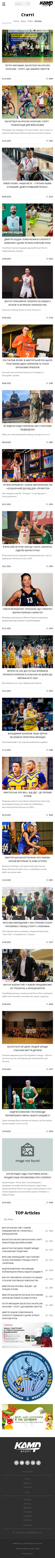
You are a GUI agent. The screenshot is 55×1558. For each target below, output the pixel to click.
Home (16, 21)
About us (27, 1483)
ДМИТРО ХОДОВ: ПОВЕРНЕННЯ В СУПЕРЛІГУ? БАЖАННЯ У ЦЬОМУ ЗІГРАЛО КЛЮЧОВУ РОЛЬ (21, 1315)
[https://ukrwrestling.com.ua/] (27, 1376)
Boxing (27, 1503)
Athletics (28, 1520)
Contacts (28, 1487)
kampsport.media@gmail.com (29, 1532)
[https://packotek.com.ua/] (27, 1335)
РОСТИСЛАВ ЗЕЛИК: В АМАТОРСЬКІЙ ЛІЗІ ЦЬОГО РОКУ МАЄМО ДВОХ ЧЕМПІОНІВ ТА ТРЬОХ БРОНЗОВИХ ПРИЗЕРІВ (27, 364)
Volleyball (27, 1511)
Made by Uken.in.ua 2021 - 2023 (27, 1548)
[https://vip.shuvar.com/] (27, 1416)
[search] (28, 3)
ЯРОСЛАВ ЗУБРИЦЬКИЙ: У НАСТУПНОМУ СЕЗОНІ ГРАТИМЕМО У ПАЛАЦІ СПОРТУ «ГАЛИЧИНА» (20, 1260)
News (23, 21)
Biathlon (27, 1507)
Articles (38, 21)
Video (30, 21)
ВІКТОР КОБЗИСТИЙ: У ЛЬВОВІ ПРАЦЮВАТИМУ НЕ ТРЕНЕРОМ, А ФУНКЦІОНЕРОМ (17, 1230)
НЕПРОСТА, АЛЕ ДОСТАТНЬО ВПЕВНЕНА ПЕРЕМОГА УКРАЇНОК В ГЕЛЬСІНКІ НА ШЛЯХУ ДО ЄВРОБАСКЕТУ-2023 (27, 674)
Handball (28, 1516)
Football (27, 1499)
